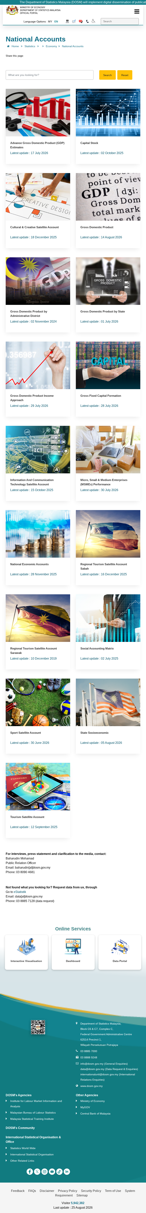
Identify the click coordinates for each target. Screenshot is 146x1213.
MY (50, 21)
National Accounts (72, 46)
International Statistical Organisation (32, 1154)
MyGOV (85, 1107)
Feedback (18, 1190)
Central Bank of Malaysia (95, 1113)
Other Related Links (22, 1160)
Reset (125, 75)
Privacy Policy (67, 1190)
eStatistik (20, 891)
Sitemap (82, 1195)
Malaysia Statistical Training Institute (32, 1119)
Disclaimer (47, 1190)
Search (107, 75)
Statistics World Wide (23, 1148)
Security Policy (91, 1190)
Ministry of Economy (92, 1101)
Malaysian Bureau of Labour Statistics (33, 1112)
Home (15, 46)
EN (56, 21)
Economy (51, 46)
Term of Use (113, 1190)
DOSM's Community (20, 1128)
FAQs (32, 1190)
